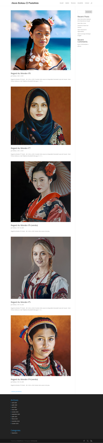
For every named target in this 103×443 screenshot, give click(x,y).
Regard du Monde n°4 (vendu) (24, 379)
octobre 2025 (15, 412)
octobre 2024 (15, 423)
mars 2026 (14, 409)
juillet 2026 (14, 405)
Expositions (14, 433)
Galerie (67, 3)
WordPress (20, 441)
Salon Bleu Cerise (82, 23)
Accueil (61, 3)
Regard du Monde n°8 (21, 73)
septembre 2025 (16, 414)
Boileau (14, 76)
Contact (87, 3)
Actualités (80, 3)
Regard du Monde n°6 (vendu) (24, 225)
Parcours (73, 3)
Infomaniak (34, 441)
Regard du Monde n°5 (21, 302)
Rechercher (88, 12)
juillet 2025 (14, 416)
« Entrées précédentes (16, 391)
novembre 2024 (16, 421)
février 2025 (15, 419)
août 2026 (14, 402)
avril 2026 (14, 407)
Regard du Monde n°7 (21, 148)
